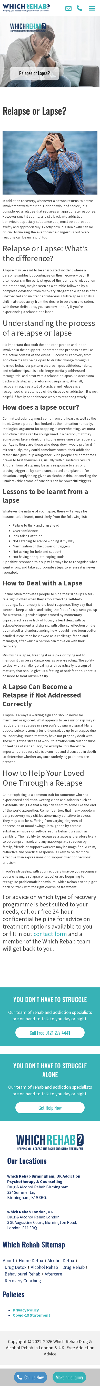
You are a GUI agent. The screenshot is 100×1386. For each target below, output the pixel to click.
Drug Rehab (73, 1267)
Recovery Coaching (23, 1280)
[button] (92, 8)
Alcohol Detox (60, 1260)
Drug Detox (15, 1267)
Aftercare (53, 1274)
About (8, 1260)
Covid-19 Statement (31, 1315)
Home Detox (31, 1260)
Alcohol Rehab (44, 1267)
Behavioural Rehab (22, 1274)
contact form (50, 934)
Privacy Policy (26, 1309)
